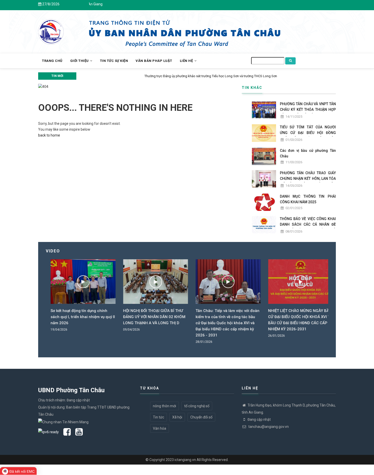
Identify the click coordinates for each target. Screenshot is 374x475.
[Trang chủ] (51, 29)
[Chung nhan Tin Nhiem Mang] (63, 421)
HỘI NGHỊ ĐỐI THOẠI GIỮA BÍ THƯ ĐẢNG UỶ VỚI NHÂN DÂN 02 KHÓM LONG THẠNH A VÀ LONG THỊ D (149, 316)
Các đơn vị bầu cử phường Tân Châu (308, 153)
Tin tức (158, 417)
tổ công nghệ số (196, 406)
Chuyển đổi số (201, 417)
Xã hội (177, 417)
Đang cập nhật (259, 419)
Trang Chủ (52, 61)
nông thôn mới (164, 406)
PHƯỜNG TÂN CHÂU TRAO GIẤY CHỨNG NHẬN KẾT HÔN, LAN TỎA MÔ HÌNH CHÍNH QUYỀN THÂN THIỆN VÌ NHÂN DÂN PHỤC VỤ (308, 181)
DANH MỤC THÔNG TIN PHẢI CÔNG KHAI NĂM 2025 (308, 199)
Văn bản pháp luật (154, 61)
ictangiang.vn (185, 460)
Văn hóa (159, 428)
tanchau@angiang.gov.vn (268, 427)
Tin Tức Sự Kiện (114, 61)
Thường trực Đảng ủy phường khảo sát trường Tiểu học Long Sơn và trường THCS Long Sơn (145, 76)
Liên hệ (187, 61)
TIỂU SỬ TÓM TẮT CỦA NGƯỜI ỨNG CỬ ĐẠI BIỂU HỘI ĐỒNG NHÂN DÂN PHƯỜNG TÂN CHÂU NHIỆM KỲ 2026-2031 (308, 135)
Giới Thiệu (80, 61)
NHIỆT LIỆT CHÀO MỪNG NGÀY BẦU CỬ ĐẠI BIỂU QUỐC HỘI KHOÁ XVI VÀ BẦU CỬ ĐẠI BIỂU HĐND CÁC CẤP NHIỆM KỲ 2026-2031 (295, 319)
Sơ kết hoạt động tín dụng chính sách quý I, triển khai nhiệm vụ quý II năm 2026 (78, 316)
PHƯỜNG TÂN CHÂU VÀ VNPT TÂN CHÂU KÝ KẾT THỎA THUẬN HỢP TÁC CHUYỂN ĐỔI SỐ (308, 109)
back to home (49, 135)
